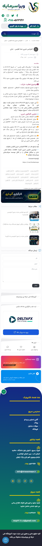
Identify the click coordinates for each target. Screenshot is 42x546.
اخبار (26, 41)
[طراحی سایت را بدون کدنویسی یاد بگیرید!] (34, 240)
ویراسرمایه (27, 184)
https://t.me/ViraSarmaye (31, 162)
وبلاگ (21, 57)
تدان (36, 180)
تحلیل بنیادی (24, 177)
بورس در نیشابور (10, 174)
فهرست (34, 34)
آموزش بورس (33, 171)
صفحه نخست (35, 41)
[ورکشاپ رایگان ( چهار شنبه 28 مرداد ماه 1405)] (34, 228)
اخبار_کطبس (9, 171)
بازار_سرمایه (34, 174)
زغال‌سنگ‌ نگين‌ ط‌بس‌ (17, 180)
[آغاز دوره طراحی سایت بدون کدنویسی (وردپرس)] (34, 216)
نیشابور (35, 184)
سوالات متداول (33, 426)
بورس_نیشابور (33, 177)
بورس (26, 174)
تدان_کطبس (29, 180)
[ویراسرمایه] (21, 7)
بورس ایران (19, 174)
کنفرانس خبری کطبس (17, 146)
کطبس (7, 180)
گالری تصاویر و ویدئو (31, 419)
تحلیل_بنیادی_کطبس (12, 177)
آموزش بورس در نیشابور (21, 171)
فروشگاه (35, 429)
